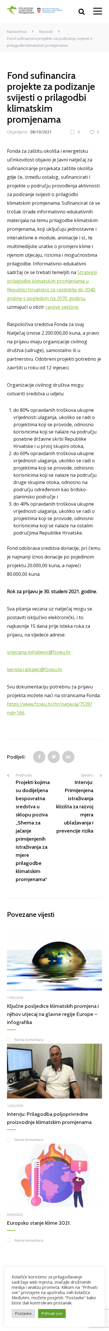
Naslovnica (16, 31)
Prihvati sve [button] (52, 1313)
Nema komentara (29, 1039)
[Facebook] (39, 757)
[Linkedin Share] (68, 757)
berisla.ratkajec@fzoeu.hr (34, 669)
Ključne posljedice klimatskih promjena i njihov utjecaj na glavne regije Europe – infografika (53, 1014)
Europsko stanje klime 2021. (39, 1223)
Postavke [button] (23, 1313)
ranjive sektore (61, 307)
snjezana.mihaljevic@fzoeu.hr (39, 652)
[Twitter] (54, 757)
